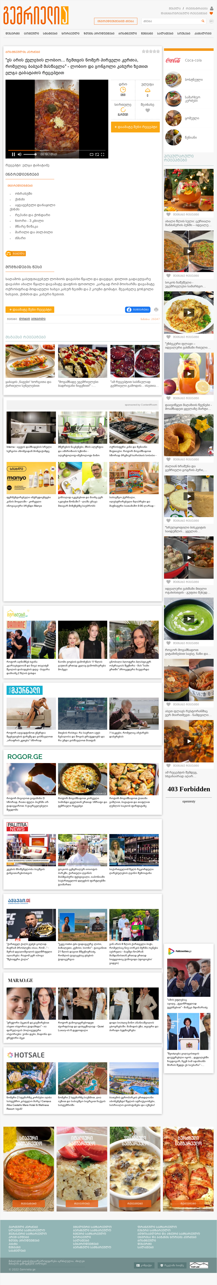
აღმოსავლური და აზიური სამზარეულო (169, 1233)
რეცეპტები (28, 1203)
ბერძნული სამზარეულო (92, 1230)
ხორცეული (82, 1237)
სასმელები (17, 1250)
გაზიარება (141, 309)
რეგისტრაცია (197, 8)
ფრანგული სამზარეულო (157, 1226)
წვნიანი (15, 1247)
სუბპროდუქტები (86, 1243)
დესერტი (145, 1243)
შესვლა (175, 8)
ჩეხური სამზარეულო (154, 1230)
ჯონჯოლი (38, 318)
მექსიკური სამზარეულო (28, 1233)
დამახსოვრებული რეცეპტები (184, 13)
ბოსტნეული (147, 1240)
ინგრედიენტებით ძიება (115, 21)
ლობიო (24, 318)
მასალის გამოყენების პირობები (28, 1263)
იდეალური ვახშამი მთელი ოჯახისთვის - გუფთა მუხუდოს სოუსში (188, 592)
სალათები (81, 1240)
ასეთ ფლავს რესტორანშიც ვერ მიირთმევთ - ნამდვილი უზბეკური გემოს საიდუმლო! (187, 715)
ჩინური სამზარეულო (89, 1233)
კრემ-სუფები (19, 1237)
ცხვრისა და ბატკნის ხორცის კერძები (167, 1237)
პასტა (13, 1243)
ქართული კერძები (23, 1226)
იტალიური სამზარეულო (92, 1226)
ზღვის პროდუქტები (24, 1240)
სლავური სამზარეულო (27, 1230)
